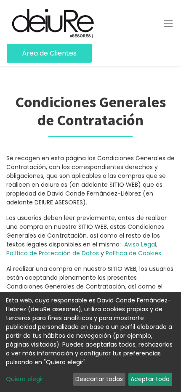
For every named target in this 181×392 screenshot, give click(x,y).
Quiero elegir (24, 379)
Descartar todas (99, 379)
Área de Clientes (49, 53)
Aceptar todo (150, 379)
